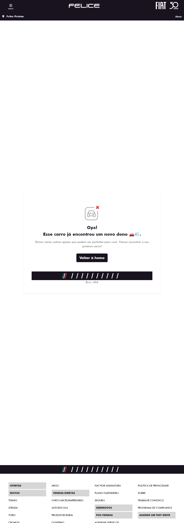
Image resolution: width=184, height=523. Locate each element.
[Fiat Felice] (84, 6)
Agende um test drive (154, 515)
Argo (55, 485)
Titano (12, 500)
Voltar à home (92, 258)
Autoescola (60, 507)
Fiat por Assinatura (108, 485)
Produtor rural (62, 515)
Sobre (142, 493)
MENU (10, 9)
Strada (13, 507)
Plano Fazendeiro (107, 493)
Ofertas (15, 485)
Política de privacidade (153, 485)
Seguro (100, 500)
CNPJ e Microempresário (67, 500)
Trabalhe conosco (151, 500)
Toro (11, 515)
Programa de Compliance (155, 507)
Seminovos (104, 507)
